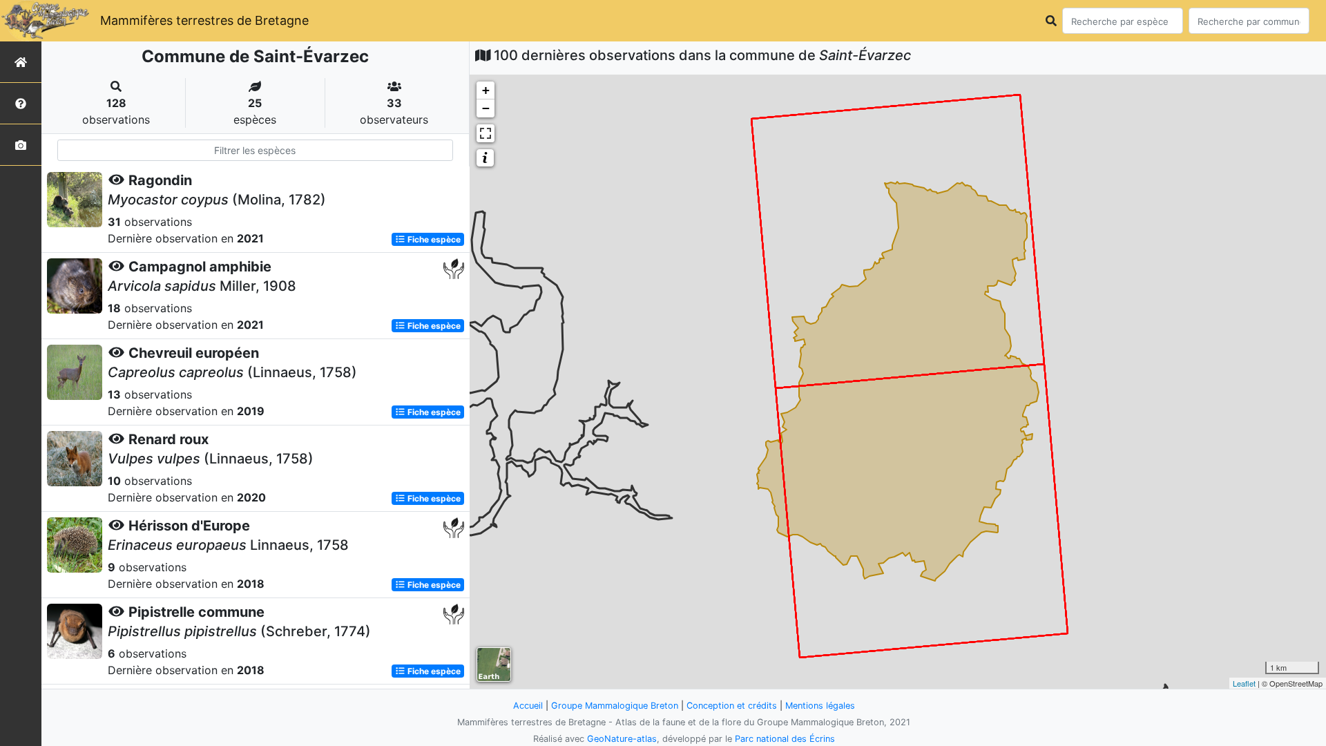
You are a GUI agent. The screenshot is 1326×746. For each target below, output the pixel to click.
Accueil (528, 705)
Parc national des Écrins (785, 739)
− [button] (486, 108)
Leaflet (1244, 683)
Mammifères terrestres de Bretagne (204, 20)
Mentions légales (820, 705)
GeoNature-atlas (622, 739)
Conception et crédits (731, 705)
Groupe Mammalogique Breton (614, 705)
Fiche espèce (433, 239)
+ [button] (486, 90)
